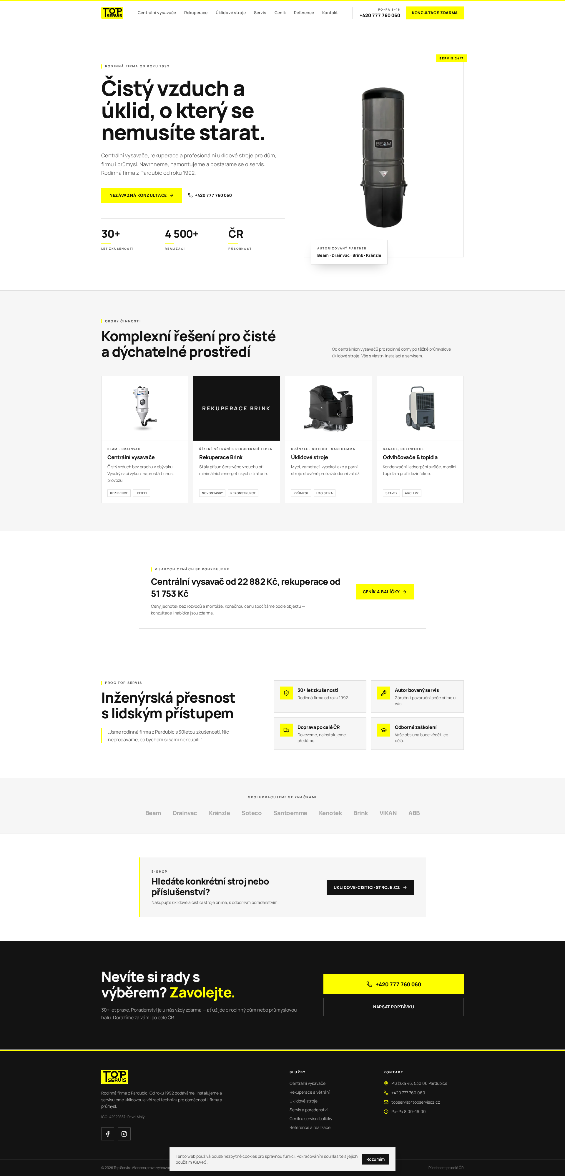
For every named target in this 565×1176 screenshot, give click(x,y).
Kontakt (330, 12)
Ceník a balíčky (381, 591)
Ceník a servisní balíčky (311, 1118)
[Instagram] (124, 1133)
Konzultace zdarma (435, 12)
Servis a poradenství (309, 1109)
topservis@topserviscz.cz (415, 1102)
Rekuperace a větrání (310, 1092)
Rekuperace (195, 12)
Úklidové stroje (231, 12)
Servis (260, 12)
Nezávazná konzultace (138, 195)
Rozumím (375, 1159)
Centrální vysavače (157, 12)
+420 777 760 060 (380, 15)
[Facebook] (107, 1133)
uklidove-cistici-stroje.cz (367, 887)
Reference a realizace (310, 1127)
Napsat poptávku (393, 1007)
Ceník (280, 12)
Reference (304, 12)
